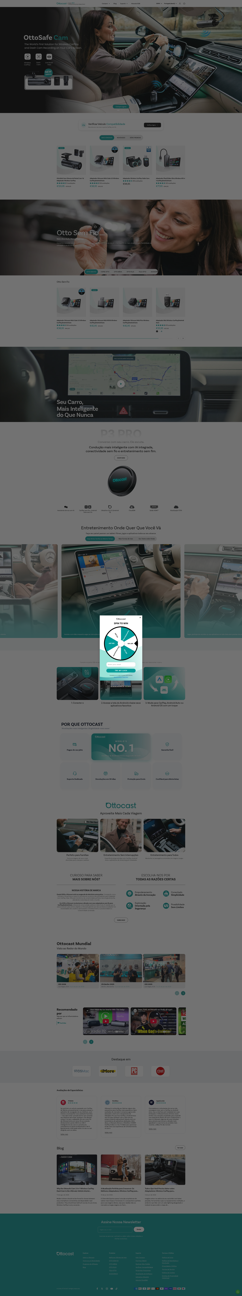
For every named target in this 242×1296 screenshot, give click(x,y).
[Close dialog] (140, 617)
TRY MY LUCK (121, 670)
